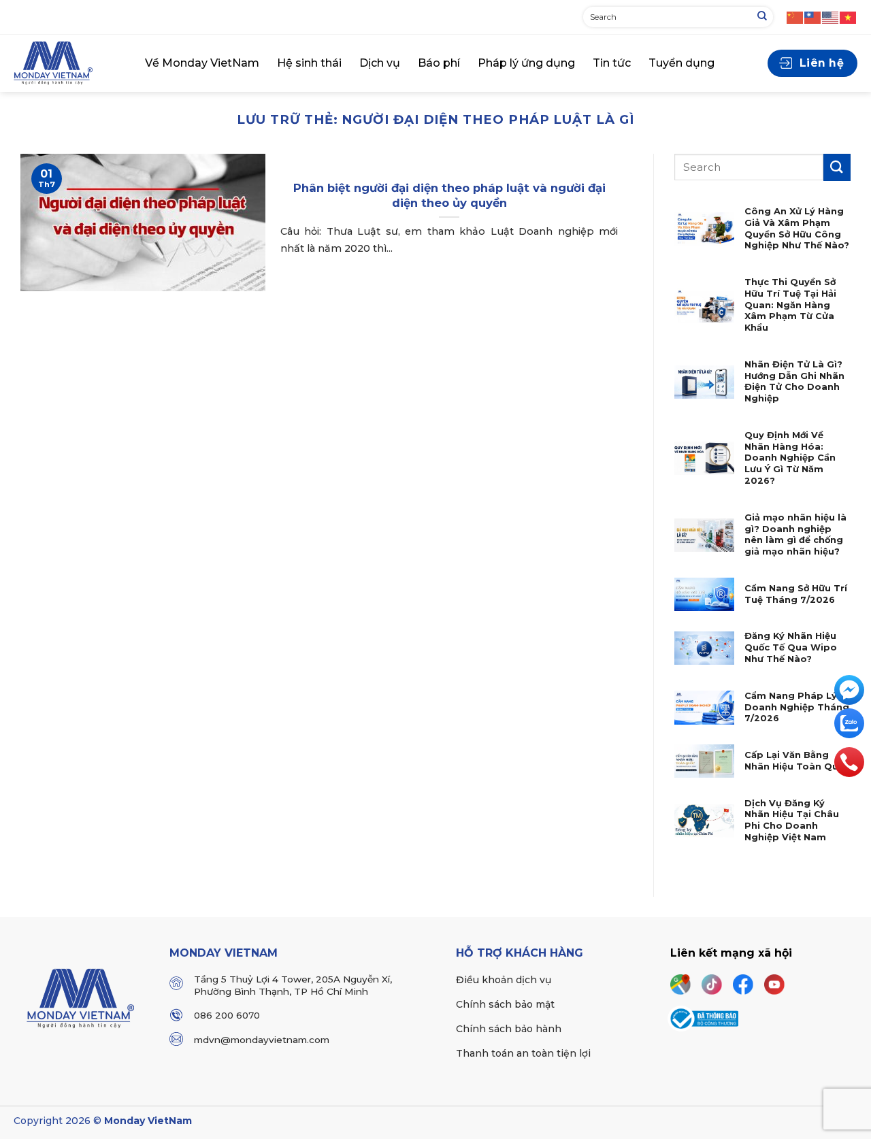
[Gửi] (762, 17)
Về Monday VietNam (202, 62)
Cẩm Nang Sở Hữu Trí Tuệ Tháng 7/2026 (795, 594)
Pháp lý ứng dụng (526, 62)
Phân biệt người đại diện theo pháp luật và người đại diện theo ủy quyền (449, 195)
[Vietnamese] (848, 17)
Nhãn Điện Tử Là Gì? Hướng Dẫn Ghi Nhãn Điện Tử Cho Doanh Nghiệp (794, 381)
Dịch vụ (379, 62)
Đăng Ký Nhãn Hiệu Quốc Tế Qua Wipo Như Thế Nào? (790, 647)
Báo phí (439, 62)
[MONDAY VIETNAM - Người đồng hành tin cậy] (69, 63)
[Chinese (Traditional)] (813, 17)
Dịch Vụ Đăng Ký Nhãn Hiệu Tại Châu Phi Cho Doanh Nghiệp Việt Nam (791, 820)
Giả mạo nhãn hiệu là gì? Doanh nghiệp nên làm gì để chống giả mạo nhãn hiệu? (795, 534)
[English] (831, 17)
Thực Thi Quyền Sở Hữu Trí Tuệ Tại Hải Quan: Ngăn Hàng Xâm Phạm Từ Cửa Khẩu (790, 305)
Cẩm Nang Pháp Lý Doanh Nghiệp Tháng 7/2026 (796, 707)
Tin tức (612, 62)
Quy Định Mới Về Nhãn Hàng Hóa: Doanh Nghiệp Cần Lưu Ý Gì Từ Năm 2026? (790, 458)
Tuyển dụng (681, 62)
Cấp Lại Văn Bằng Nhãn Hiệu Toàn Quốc (796, 761)
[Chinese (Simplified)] (795, 17)
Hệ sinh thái (309, 62)
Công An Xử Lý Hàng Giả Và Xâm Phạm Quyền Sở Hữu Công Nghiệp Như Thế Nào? (796, 228)
